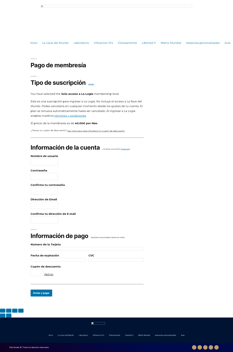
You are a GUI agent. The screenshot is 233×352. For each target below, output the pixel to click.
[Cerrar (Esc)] (2, 311)
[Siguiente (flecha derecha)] (8, 316)
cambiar (91, 84)
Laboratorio (81, 43)
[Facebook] (194, 347)
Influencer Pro (103, 43)
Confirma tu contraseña (48, 185)
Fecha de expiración (45, 255)
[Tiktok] (216, 347)
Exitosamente (127, 43)
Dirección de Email (44, 199)
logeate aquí (125, 149)
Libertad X (149, 43)
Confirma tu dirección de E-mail (53, 214)
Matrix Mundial (171, 43)
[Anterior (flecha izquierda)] (2, 316)
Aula (228, 43)
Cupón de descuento (46, 266)
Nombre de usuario (44, 156)
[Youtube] (211, 347)
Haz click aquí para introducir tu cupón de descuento (96, 131)
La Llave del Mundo (55, 43)
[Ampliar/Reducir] (21, 311)
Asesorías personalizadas (203, 43)
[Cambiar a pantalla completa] (14, 311)
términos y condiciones (70, 115)
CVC (91, 255)
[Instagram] (205, 347)
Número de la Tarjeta (46, 244)
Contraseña (39, 170)
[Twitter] (200, 347)
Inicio (33, 43)
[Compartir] (8, 311)
